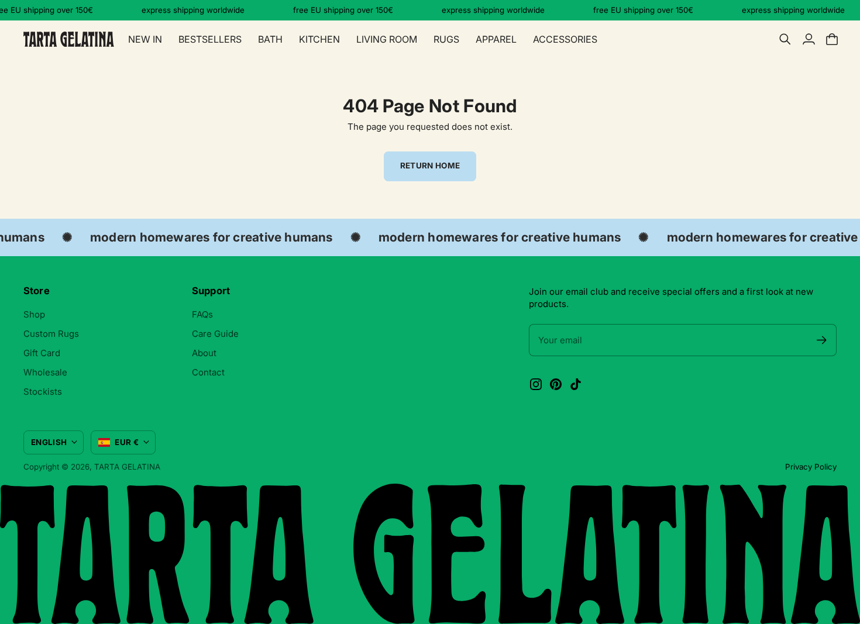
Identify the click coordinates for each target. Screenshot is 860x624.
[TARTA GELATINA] (68, 39)
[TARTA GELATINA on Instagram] (536, 384)
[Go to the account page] (808, 39)
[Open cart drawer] (832, 39)
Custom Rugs (51, 333)
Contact (208, 372)
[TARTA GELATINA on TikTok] (576, 384)
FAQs (202, 314)
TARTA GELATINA (127, 466)
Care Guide (215, 333)
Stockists (42, 391)
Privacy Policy (811, 466)
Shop (34, 314)
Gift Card (41, 352)
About (204, 352)
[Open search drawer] (785, 39)
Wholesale (45, 372)
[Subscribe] (821, 340)
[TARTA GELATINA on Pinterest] (556, 384)
